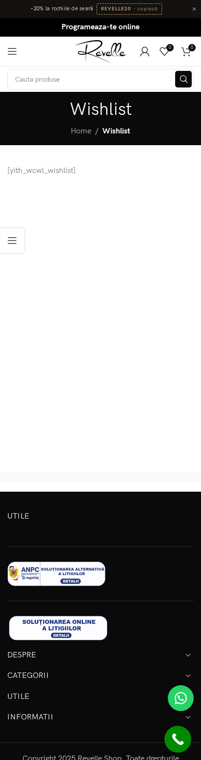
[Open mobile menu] (12, 51)
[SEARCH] (183, 79)
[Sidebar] (12, 240)
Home (81, 131)
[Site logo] (100, 51)
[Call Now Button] (177, 739)
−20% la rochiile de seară (62, 9)
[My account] (145, 51)
